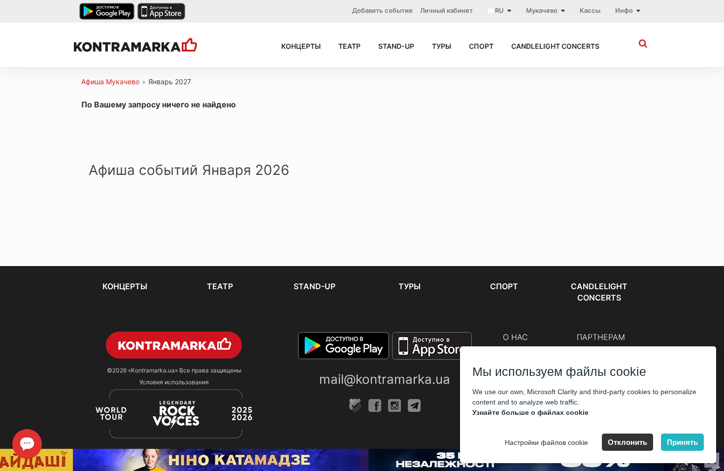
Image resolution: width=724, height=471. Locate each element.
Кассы (590, 10)
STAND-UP (396, 46)
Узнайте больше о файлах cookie (530, 412)
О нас (515, 337)
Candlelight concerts (555, 46)
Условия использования (174, 382)
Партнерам (601, 337)
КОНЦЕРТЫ (301, 46)
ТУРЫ (441, 46)
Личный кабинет (446, 10)
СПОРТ (481, 46)
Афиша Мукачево (110, 81)
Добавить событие (382, 10)
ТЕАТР (349, 46)
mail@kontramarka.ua (384, 379)
